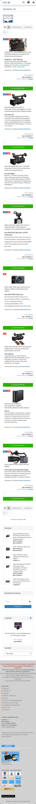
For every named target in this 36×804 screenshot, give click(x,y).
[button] (5, 27)
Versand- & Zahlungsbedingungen (12, 700)
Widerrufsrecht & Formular (10, 703)
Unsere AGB (6, 707)
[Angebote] (30, 618)
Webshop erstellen (11, 801)
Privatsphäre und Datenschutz (11, 705)
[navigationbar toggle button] (33, 2)
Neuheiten (5, 688)
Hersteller (5, 693)
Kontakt (5, 698)
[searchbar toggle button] (23, 2)
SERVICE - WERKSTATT (9, 695)
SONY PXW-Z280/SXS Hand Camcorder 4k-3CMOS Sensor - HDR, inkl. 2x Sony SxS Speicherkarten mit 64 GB (17, 348)
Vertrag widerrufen (8, 796)
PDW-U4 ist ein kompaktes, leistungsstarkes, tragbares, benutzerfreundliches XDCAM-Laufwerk (16, 406)
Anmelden (18, 606)
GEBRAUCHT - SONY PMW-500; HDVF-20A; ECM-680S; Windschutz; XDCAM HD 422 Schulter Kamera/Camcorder (17, 54)
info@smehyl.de (10, 727)
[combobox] (17, 27)
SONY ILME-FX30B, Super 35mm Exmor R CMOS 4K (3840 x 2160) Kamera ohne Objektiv (17, 289)
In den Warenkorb (18, 88)
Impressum (6, 710)
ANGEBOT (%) (6, 691)
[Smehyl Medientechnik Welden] (5, 2)
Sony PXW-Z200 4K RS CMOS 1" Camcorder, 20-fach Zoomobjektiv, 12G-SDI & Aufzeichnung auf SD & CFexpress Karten (17, 109)
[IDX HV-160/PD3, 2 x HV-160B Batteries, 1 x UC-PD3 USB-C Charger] (18, 626)
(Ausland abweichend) (24, 70)
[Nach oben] (31, 801)
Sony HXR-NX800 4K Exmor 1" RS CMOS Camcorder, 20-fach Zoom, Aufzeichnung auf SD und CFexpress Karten (17, 168)
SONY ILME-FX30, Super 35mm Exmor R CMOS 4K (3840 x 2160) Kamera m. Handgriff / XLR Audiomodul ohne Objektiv (17, 227)
